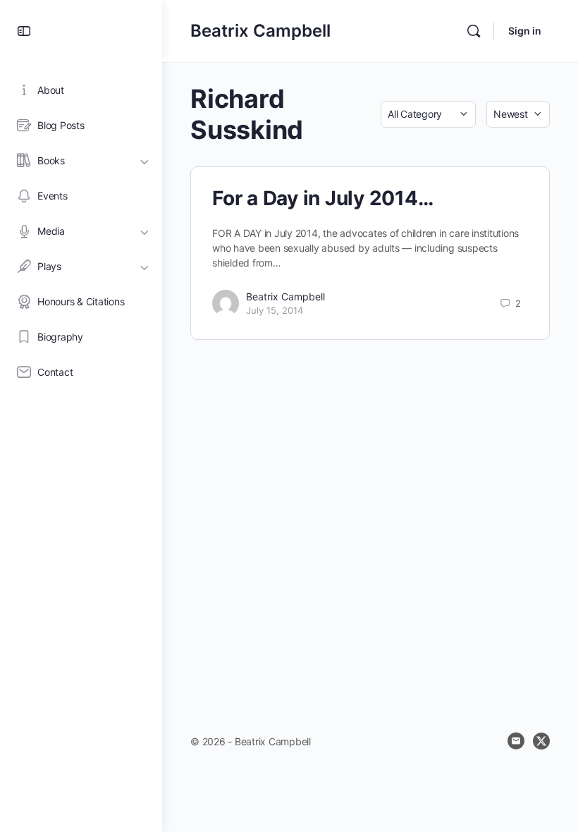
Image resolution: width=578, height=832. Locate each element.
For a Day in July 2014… (322, 198)
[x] (541, 741)
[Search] (474, 31)
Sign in (524, 31)
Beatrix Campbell (260, 30)
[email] (516, 741)
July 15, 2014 (274, 310)
